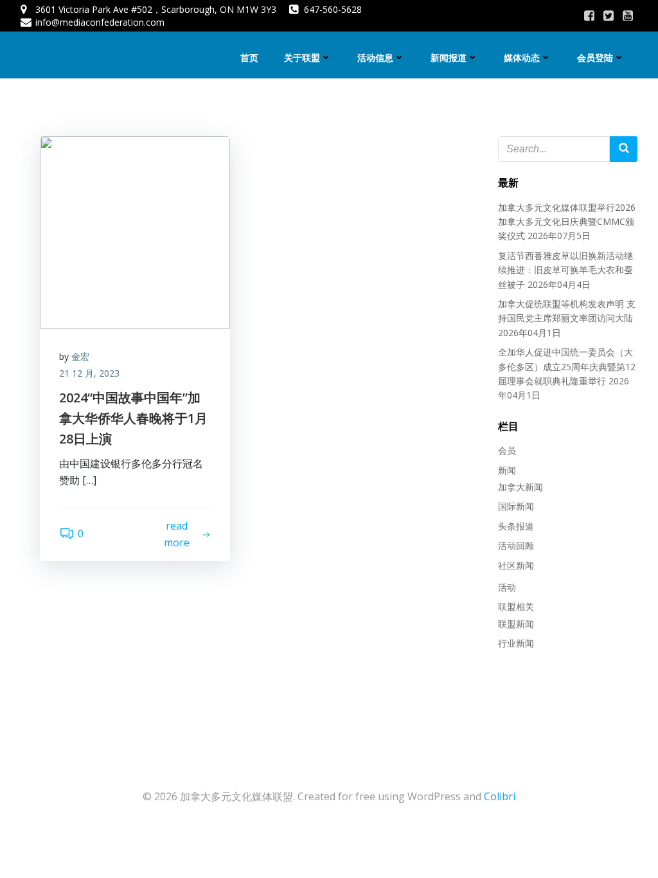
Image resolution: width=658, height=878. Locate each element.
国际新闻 (516, 506)
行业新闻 (516, 643)
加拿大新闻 (520, 487)
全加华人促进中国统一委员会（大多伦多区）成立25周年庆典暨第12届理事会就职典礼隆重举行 (567, 366)
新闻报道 (449, 57)
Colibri (499, 796)
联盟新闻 (516, 624)
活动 (507, 587)
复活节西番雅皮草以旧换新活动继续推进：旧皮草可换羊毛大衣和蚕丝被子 (565, 270)
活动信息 (375, 57)
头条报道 (516, 526)
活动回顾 (516, 545)
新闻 (507, 470)
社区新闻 (516, 565)
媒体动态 (522, 57)
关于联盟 (302, 57)
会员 (507, 450)
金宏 (80, 356)
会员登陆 (595, 57)
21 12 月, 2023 (89, 373)
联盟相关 (516, 606)
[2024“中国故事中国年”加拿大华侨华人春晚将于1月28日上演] (135, 231)
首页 (249, 57)
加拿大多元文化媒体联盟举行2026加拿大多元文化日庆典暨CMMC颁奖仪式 (567, 221)
